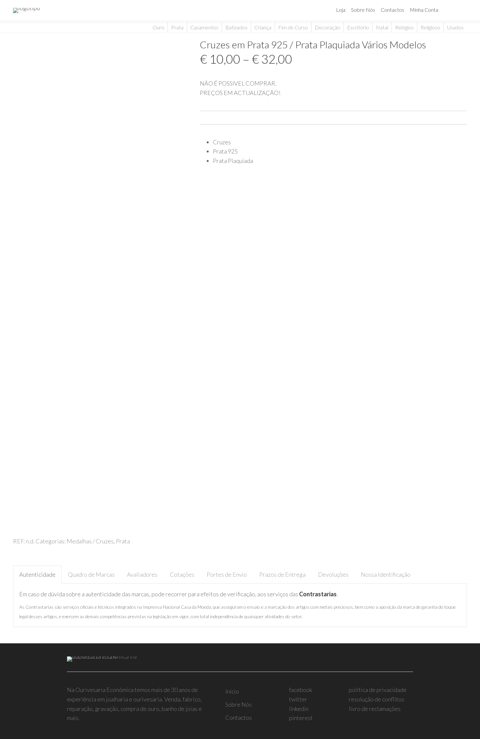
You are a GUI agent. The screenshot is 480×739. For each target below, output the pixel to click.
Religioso (430, 27)
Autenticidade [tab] (37, 574)
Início (232, 691)
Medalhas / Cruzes (90, 541)
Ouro (158, 27)
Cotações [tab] (182, 574)
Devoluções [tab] (333, 574)
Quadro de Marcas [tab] (91, 574)
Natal (382, 27)
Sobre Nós (363, 10)
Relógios (404, 27)
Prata (177, 27)
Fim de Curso (293, 27)
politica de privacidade (378, 689)
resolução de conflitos (376, 699)
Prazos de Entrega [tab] (282, 574)
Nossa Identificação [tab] (385, 574)
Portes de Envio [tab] (227, 574)
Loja (340, 10)
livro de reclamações (375, 708)
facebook (300, 689)
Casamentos (204, 27)
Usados (455, 27)
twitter (298, 699)
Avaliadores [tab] (142, 574)
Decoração (327, 27)
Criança (262, 27)
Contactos (392, 10)
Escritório (358, 27)
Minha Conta (424, 10)
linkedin (299, 708)
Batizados (236, 27)
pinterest (301, 717)
